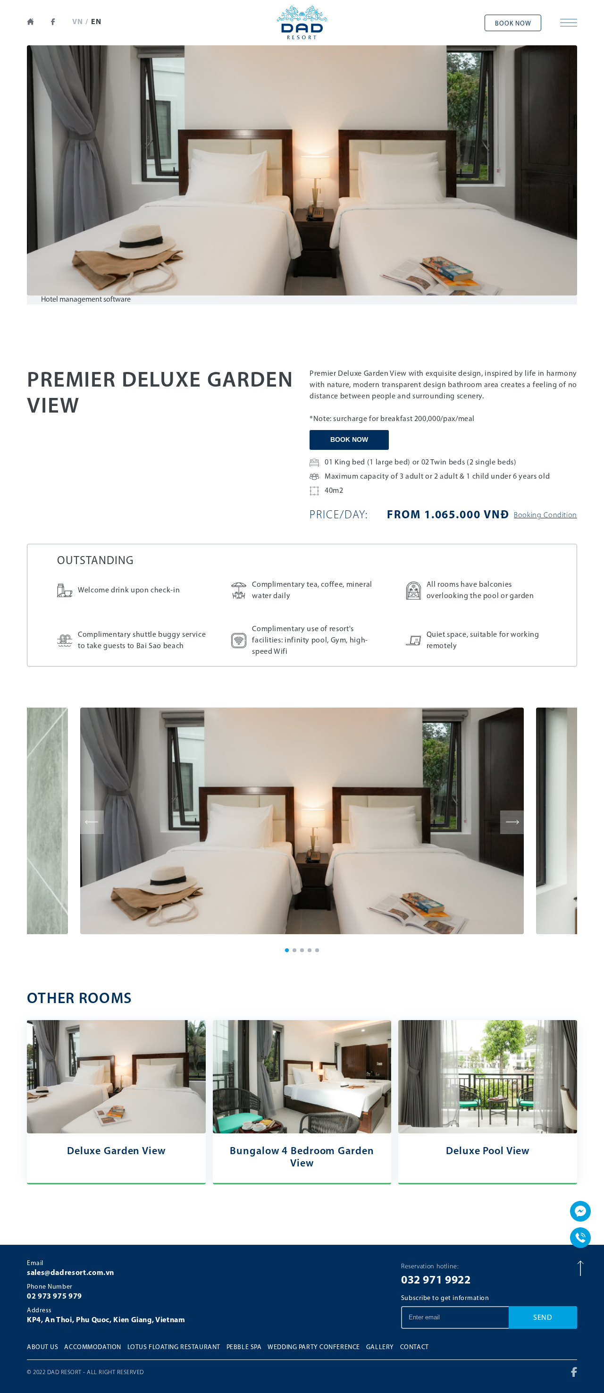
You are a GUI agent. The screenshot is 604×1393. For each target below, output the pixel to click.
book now (513, 23)
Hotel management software (86, 300)
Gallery (380, 1347)
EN (96, 22)
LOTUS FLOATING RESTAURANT (173, 1347)
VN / (80, 22)
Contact (414, 1347)
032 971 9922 (436, 1280)
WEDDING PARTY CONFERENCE (314, 1347)
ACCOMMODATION (92, 1347)
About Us (42, 1347)
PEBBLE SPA (244, 1347)
